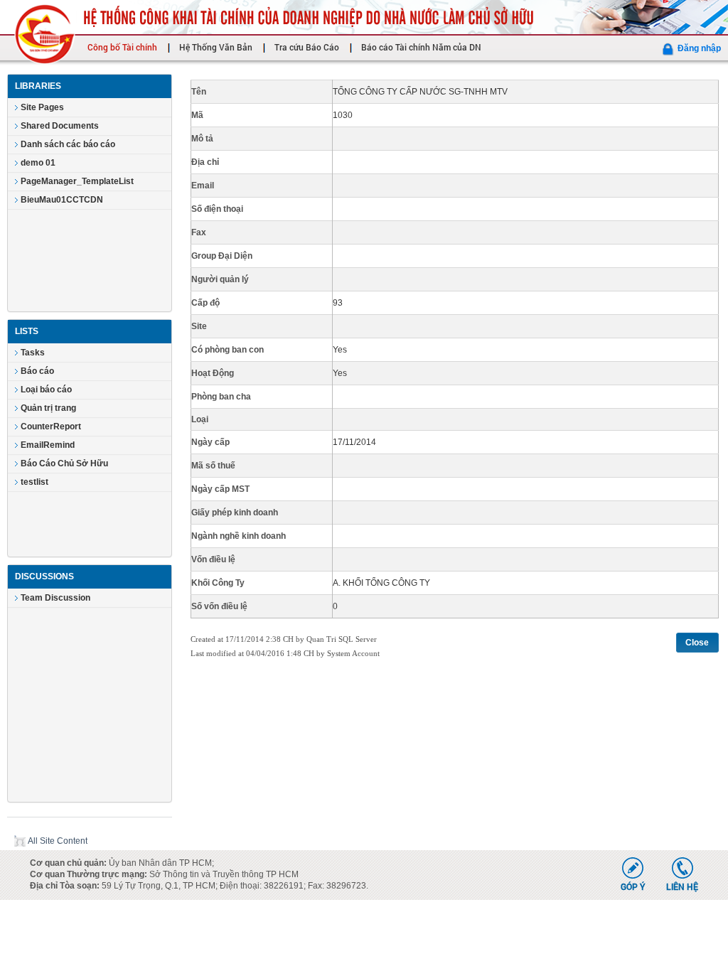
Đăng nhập (699, 48)
